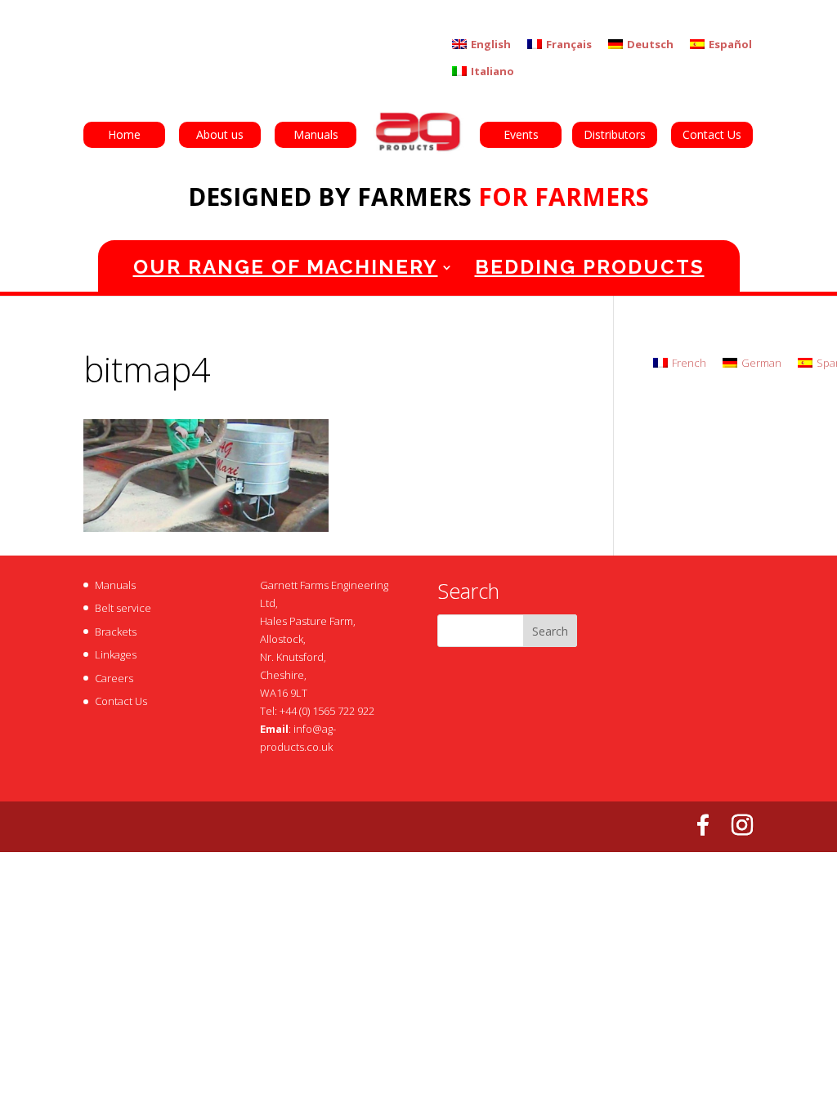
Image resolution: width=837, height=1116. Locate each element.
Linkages (116, 654)
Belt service (123, 607)
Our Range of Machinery (285, 267)
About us (220, 134)
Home (124, 134)
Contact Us (712, 134)
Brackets (116, 631)
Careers (114, 678)
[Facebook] (703, 825)
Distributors (615, 134)
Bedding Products (590, 267)
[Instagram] (742, 825)
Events (521, 134)
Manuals (315, 134)
